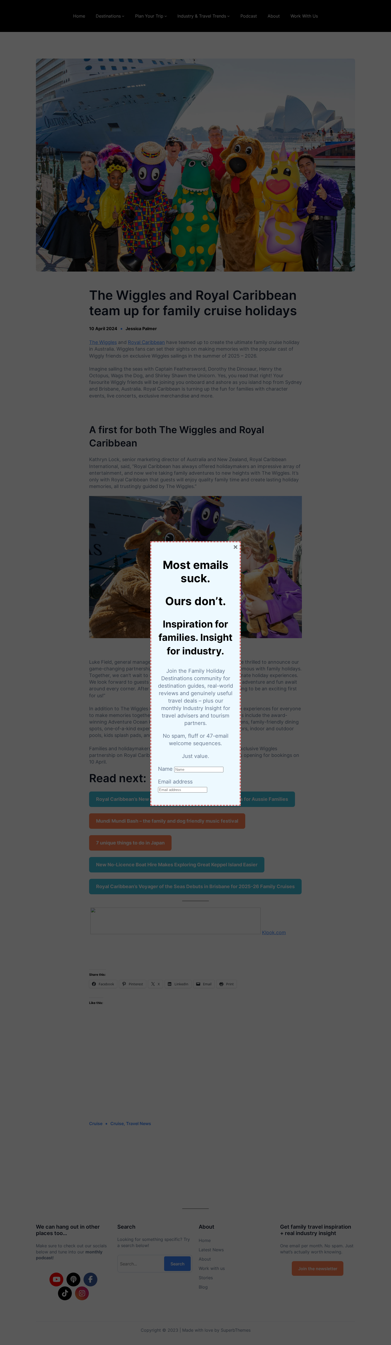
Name (165, 769)
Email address (175, 781)
